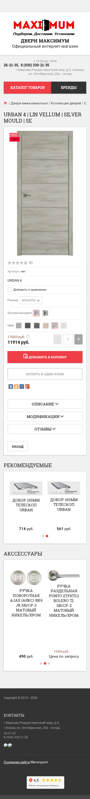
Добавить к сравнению (29, 289)
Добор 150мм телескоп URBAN (26, 505)
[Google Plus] (27, 386)
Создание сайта (17, 762)
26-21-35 (10, 733)
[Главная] (6, 103)
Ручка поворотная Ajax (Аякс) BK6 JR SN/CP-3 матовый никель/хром (26, 602)
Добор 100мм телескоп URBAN (64, 504)
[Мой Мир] (22, 386)
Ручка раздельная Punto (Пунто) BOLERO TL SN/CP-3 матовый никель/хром (64, 601)
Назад (18, 446)
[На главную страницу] (43, 28)
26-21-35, (11, 65)
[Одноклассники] (16, 386)
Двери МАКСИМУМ (45, 40)
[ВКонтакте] (10, 386)
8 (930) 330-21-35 (35, 65)
